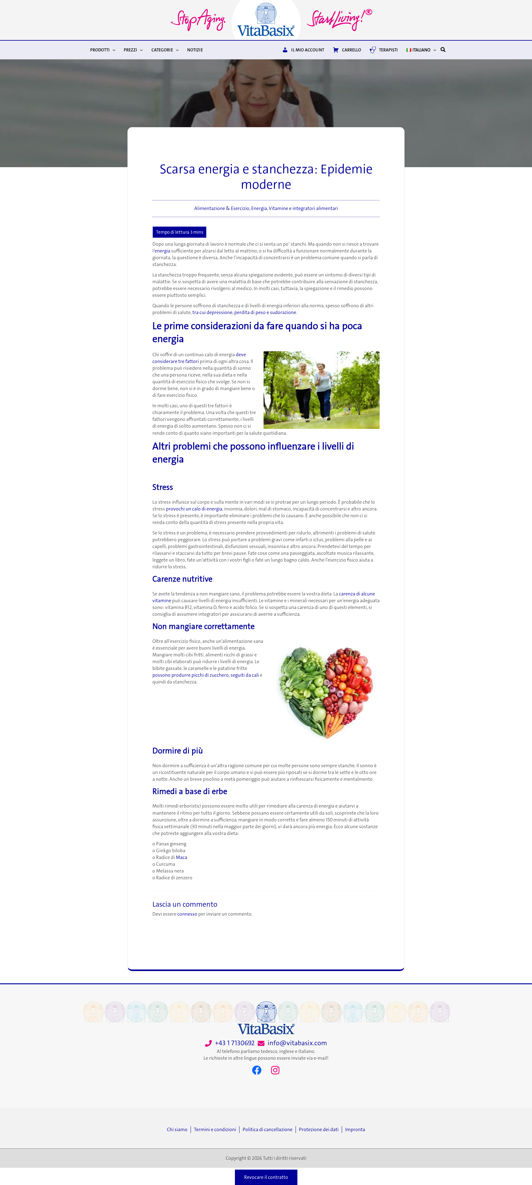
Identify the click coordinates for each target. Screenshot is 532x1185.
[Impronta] (355, 1129)
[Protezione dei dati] (320, 1129)
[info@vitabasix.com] (292, 1043)
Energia (259, 208)
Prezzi (130, 50)
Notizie (195, 50)
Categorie (162, 50)
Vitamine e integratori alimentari (303, 208)
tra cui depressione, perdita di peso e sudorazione (244, 312)
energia (162, 251)
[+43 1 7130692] (230, 1043)
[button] (112, 50)
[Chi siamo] (179, 1129)
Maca (181, 857)
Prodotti (100, 50)
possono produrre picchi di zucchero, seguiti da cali (205, 675)
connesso (187, 914)
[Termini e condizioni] (216, 1129)
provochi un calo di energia (194, 509)
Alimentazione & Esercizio (221, 208)
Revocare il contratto (266, 1177)
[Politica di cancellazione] (269, 1129)
